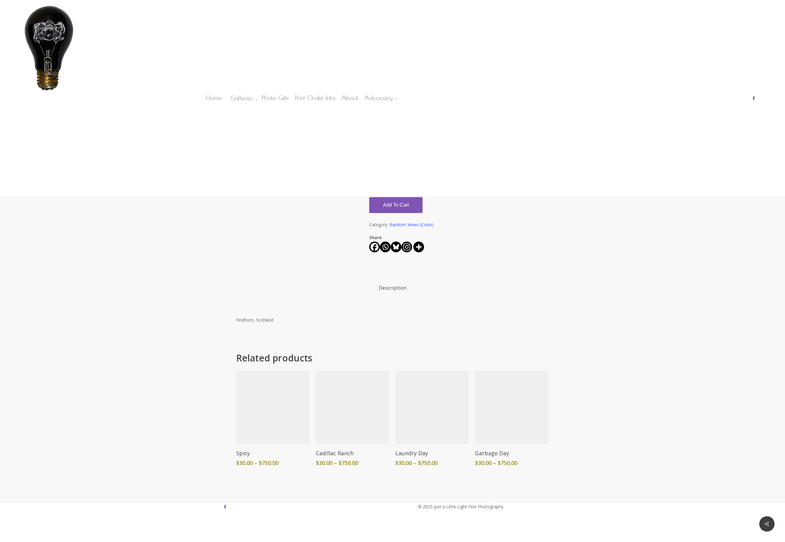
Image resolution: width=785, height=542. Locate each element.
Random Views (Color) (411, 224)
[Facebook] (374, 247)
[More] (418, 247)
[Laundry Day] (432, 407)
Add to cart (396, 205)
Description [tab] (393, 287)
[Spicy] (272, 407)
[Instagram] (406, 247)
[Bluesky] (396, 247)
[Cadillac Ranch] (352, 407)
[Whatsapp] (385, 247)
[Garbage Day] (511, 407)
